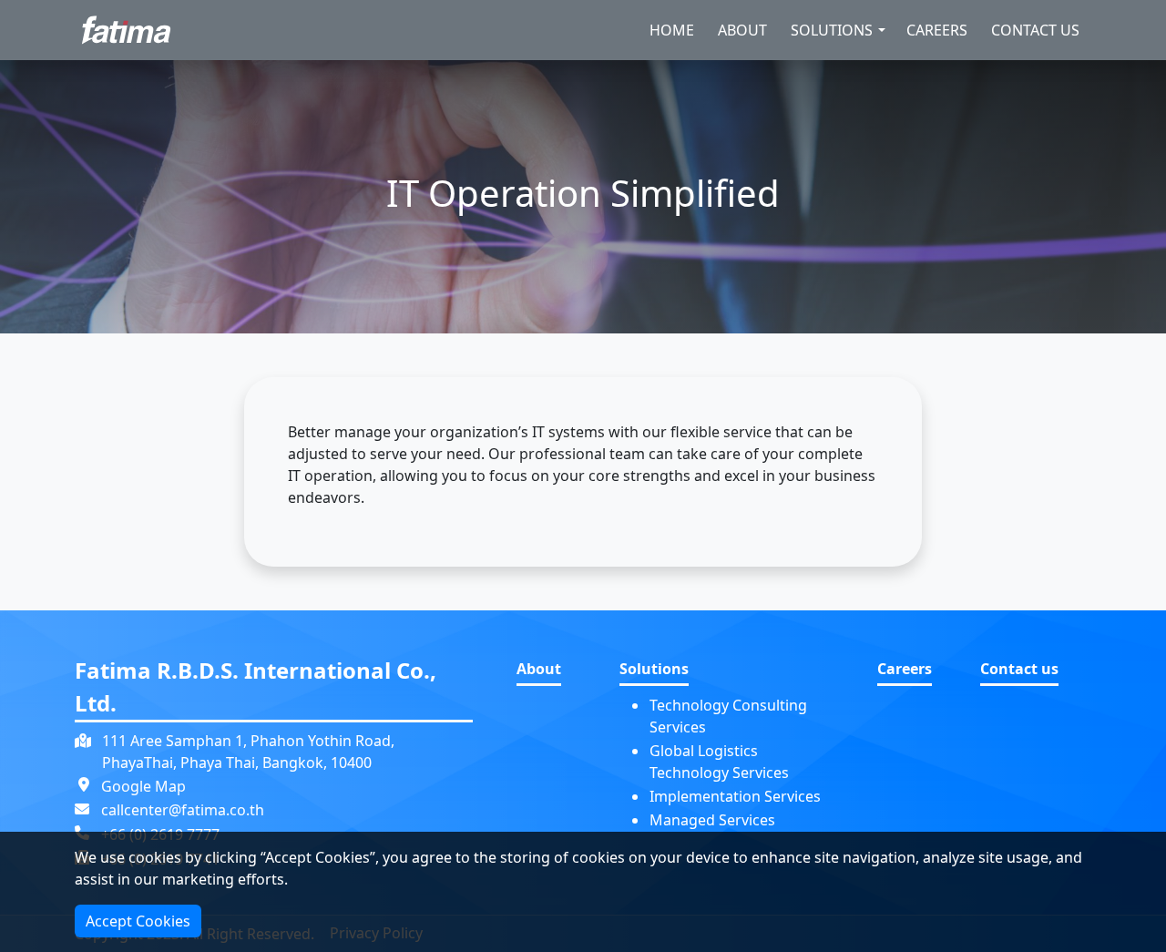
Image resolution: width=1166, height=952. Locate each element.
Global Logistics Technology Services (719, 762)
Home (671, 30)
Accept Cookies (138, 921)
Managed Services (712, 820)
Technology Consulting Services (728, 716)
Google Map (143, 786)
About (742, 30)
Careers (936, 30)
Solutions (832, 30)
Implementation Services (735, 796)
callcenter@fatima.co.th (182, 810)
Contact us (1035, 30)
